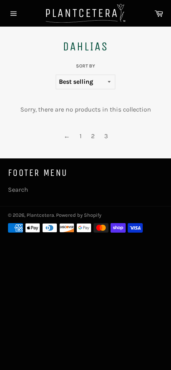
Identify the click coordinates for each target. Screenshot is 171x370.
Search (18, 189)
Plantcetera (40, 215)
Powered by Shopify (78, 215)
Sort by (85, 66)
